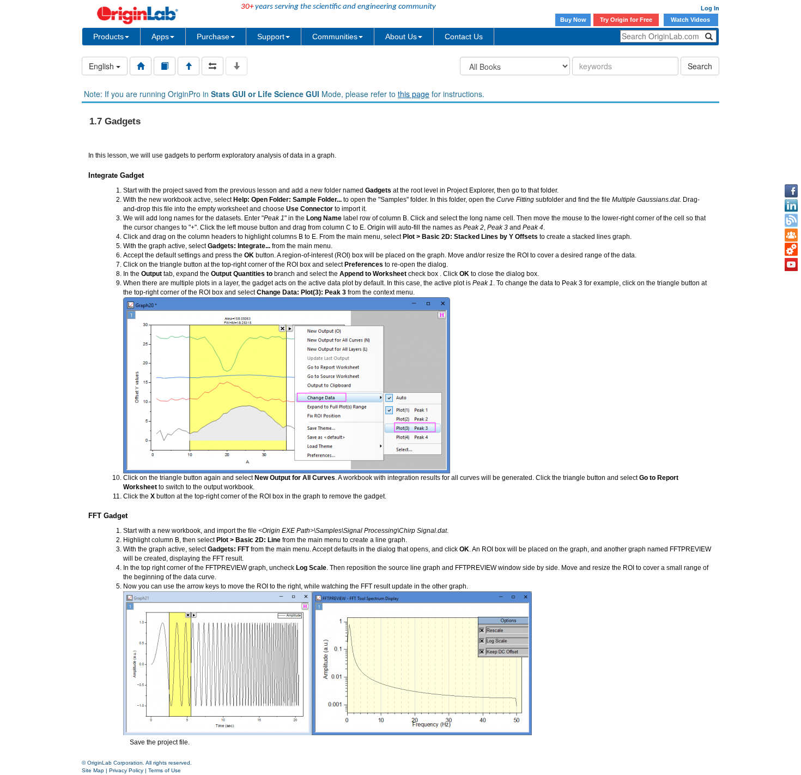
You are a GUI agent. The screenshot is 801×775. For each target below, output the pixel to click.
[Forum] (791, 235)
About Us (401, 36)
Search (700, 66)
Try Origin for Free (626, 19)
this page (413, 93)
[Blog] (791, 220)
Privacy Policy (126, 770)
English (102, 66)
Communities (334, 36)
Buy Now (573, 19)
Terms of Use (164, 770)
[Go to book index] (164, 66)
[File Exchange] (791, 250)
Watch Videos (691, 19)
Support (270, 36)
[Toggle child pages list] (236, 66)
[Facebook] (791, 191)
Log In (710, 8)
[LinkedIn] (791, 206)
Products (108, 36)
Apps (160, 36)
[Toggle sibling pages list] (212, 66)
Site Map (93, 770)
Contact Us (464, 36)
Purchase (213, 36)
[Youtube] (791, 264)
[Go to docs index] (140, 66)
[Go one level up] (188, 66)
